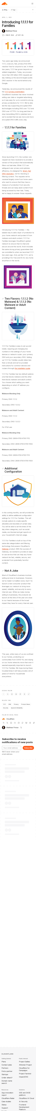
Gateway (5, 549)
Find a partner (7, 1071)
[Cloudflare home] (4, 3)
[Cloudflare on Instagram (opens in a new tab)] (18, 722)
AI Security (23, 1102)
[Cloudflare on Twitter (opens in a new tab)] (7, 722)
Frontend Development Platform (24, 1107)
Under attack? (7, 1078)
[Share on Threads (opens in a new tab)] (24, 694)
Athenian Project (25, 1065)
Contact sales (7, 1065)
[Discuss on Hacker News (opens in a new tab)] (3, 694)
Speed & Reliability (16, 708)
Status (4, 1105)
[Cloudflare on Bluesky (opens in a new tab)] (26, 722)
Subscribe (28, 748)
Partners (5, 1068)
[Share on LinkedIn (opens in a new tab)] (11, 694)
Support (5, 1108)
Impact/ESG (23, 1077)
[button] (18, 141)
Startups (5, 1074)
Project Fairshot (25, 1074)
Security (5, 708)
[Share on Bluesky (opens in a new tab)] (16, 694)
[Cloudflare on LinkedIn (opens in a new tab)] (11, 722)
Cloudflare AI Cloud (26, 1098)
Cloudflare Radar (8, 1098)
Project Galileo (24, 1062)
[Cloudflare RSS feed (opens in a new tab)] (3, 722)
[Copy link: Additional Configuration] (3, 468)
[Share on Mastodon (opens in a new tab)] (20, 694)
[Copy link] (28, 694)
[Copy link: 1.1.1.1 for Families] (3, 127)
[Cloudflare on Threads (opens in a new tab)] (30, 722)
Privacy (16, 704)
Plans (4, 1062)
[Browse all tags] (33, 9)
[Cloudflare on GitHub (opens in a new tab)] (22, 722)
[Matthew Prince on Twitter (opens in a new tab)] (21, 727)
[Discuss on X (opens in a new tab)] (7, 694)
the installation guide (22, 368)
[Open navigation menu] (32, 4)
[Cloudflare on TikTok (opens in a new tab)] (33, 722)
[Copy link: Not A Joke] (3, 571)
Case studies (6, 1102)
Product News (25, 704)
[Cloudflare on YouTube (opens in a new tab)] (14, 722)
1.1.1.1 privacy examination (14, 92)
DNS (9, 704)
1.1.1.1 (4, 704)
